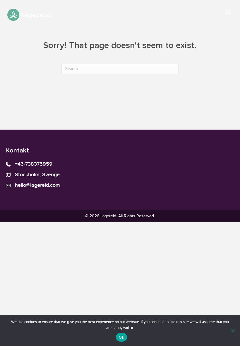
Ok (121, 337)
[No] (233, 330)
